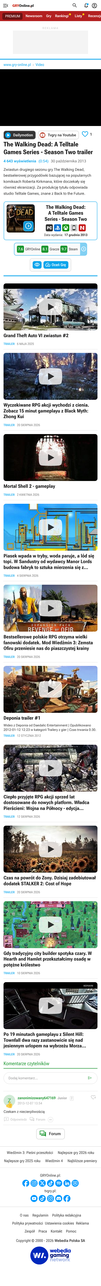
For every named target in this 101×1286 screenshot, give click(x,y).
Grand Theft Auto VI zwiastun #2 (50, 314)
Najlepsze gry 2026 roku (76, 1152)
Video (39, 64)
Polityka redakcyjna (66, 1215)
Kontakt (56, 1231)
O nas (24, 1215)
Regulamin (40, 1215)
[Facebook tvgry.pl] (66, 1198)
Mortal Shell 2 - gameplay (50, 465)
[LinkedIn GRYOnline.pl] (66, 1183)
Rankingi (62, 16)
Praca (43, 1231)
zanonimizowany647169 (37, 1098)
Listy (78, 16)
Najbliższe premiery (82, 1161)
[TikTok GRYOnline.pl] (50, 1183)
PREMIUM (12, 16)
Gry (48, 16)
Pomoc (71, 1231)
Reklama (82, 1223)
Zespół (30, 1231)
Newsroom (34, 16)
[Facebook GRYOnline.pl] (25, 1183)
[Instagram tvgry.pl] (50, 1198)
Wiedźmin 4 (54, 1161)
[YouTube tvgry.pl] (34, 1198)
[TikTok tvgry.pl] (42, 1198)
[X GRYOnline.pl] (42, 1183)
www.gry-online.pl (17, 64)
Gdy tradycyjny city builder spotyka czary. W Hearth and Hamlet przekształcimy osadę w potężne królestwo (50, 938)
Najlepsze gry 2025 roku (22, 1161)
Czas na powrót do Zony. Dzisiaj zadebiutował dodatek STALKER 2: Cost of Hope (50, 859)
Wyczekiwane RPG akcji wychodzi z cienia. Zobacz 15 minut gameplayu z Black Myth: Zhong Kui (50, 389)
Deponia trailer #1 (50, 701)
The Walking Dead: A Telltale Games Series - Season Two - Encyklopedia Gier (50, 221)
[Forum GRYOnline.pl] (75, 1183)
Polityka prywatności (27, 1223)
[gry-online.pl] (23, 6)
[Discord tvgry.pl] (58, 1198)
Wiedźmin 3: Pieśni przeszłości (30, 1152)
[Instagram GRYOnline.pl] (34, 1183)
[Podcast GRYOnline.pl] (58, 1183)
